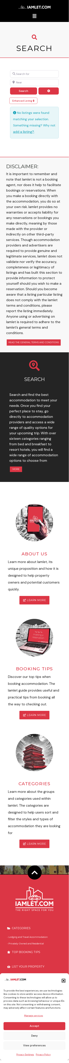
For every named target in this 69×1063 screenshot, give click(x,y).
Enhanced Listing (22, 100)
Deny (34, 1036)
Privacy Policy (43, 1054)
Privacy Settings (25, 1054)
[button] (63, 980)
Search (28, 91)
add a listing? (23, 132)
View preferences (34, 1045)
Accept (34, 1026)
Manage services (33, 1015)
